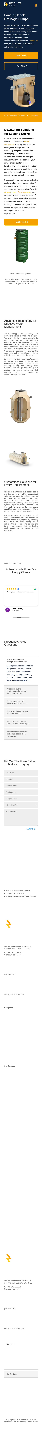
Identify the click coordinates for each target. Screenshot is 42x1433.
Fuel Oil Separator (21, 1088)
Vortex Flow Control (21, 1152)
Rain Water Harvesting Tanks (21, 1193)
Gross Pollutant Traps (21, 1120)
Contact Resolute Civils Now (21, 293)
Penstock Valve (21, 1141)
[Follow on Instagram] (15, 1000)
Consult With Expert (21, 382)
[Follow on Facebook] (6, 1000)
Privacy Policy (21, 1058)
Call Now (21, 66)
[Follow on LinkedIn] (19, 1000)
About (21, 1026)
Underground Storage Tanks (21, 1179)
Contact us (33, 41)
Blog (21, 1037)
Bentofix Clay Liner (21, 1131)
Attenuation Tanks (21, 1099)
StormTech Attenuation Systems (21, 1076)
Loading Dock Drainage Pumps (21, 1164)
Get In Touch (21, 55)
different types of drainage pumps (17, 192)
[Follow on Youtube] (10, 1000)
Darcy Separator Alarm (21, 1109)
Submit (29, 829)
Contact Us (21, 1047)
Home (21, 1016)
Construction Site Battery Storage (21, 1207)
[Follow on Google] (24, 1000)
